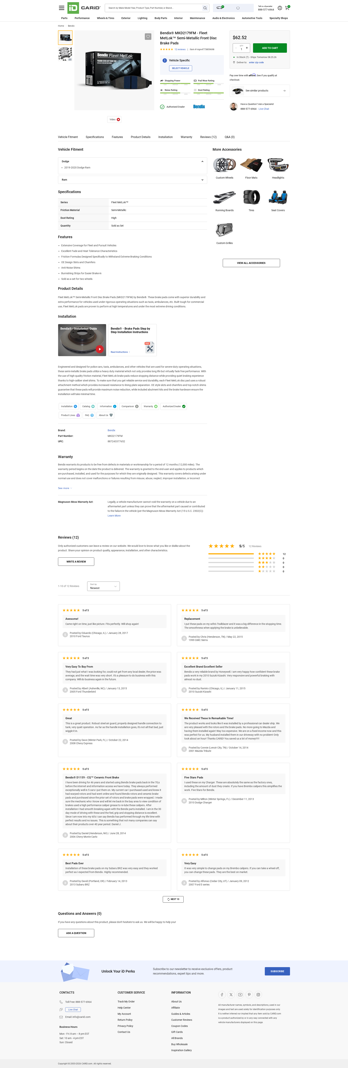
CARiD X (231, 994)
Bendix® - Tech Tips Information (108, 406)
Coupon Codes (179, 1026)
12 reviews (180, 49)
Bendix (71, 26)
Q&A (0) (230, 137)
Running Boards (225, 210)
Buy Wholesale (179, 1044)
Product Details (140, 137)
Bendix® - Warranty (150, 406)
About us (105, 415)
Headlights (278, 177)
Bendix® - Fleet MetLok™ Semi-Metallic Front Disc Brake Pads (65, 37)
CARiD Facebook (222, 994)
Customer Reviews (181, 1019)
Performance (82, 18)
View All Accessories (251, 263)
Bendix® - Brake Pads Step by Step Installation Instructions (130, 330)
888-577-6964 (266, 9)
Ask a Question (76, 933)
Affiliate (175, 1007)
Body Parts (161, 18)
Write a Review (76, 561)
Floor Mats (251, 177)
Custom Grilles (224, 243)
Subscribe (277, 971)
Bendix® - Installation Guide (114, 119)
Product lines (70, 415)
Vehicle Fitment (68, 137)
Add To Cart (270, 48)
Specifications (95, 137)
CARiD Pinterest (249, 994)
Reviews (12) (208, 137)
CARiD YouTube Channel (240, 994)
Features (117, 137)
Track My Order (126, 1001)
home (61, 26)
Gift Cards (177, 1032)
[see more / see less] (65, 488)
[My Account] (279, 8)
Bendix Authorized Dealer (173, 406)
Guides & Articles (180, 1013)
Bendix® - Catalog (88, 406)
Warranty (186, 137)
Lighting (142, 18)
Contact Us (124, 1032)
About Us (176, 1001)
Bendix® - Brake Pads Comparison (129, 406)
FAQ (89, 415)
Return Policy (125, 1019)
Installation (165, 137)
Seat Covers (278, 210)
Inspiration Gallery (181, 1050)
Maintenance (197, 18)
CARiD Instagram (258, 994)
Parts (64, 18)
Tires (251, 210)
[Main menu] (61, 8)
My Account (124, 1013)
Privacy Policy (125, 1026)
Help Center (124, 1007)
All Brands (177, 1038)
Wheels (101, 18)
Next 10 (175, 899)
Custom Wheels (224, 177)
